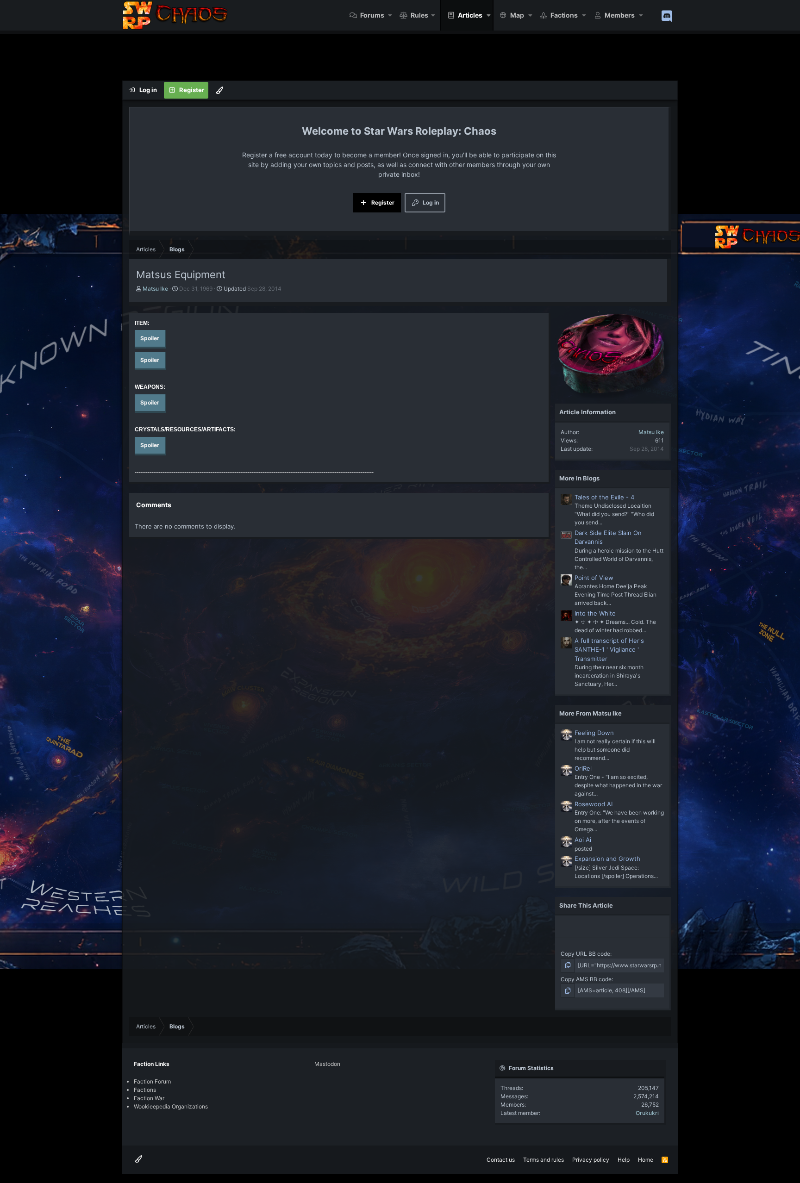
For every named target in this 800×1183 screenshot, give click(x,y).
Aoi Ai (583, 839)
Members (620, 15)
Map (517, 15)
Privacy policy (590, 1159)
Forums (372, 15)
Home (645, 1159)
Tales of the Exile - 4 (604, 497)
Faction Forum (152, 1081)
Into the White (595, 613)
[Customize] (219, 90)
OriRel (583, 768)
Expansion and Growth (607, 858)
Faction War (149, 1098)
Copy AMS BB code (586, 979)
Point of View (594, 577)
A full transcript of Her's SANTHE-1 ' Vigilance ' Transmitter (609, 649)
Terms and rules (543, 1159)
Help (624, 1159)
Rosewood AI (593, 804)
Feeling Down (594, 732)
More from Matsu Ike (590, 713)
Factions (564, 15)
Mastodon (327, 1063)
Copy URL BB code (585, 953)
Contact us (501, 1159)
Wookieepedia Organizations (171, 1106)
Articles (470, 15)
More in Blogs (579, 478)
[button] (390, 15)
